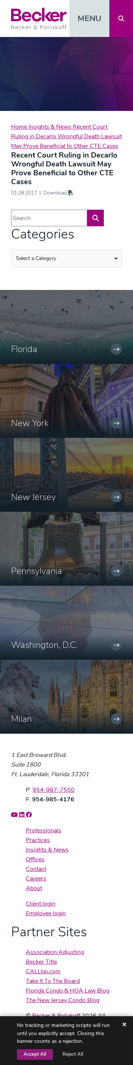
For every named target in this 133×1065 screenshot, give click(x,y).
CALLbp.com (43, 971)
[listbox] (66, 259)
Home (19, 127)
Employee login (46, 913)
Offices (35, 859)
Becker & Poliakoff (56, 1016)
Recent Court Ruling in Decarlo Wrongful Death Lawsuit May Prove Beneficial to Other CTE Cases (66, 136)
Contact (36, 869)
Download (55, 192)
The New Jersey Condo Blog (62, 1000)
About (34, 888)
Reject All (72, 1054)
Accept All (35, 1054)
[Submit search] (95, 218)
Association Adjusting (55, 952)
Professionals (43, 830)
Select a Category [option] (36, 258)
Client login (40, 904)
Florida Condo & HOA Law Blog (67, 991)
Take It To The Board (53, 981)
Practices (38, 840)
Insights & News (50, 127)
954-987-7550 (54, 790)
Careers (36, 879)
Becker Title (41, 962)
